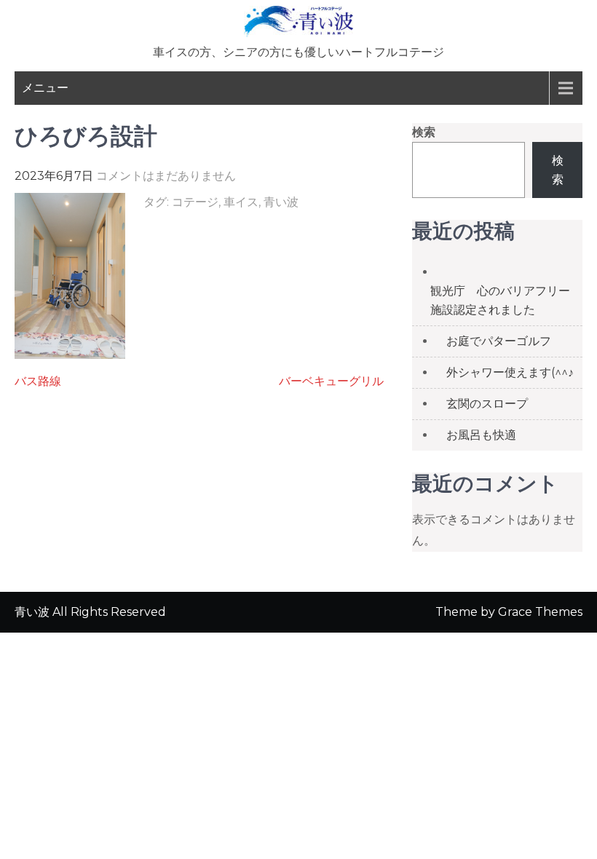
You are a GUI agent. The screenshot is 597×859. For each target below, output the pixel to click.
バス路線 (38, 381)
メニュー (45, 88)
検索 (423, 132)
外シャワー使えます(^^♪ (510, 372)
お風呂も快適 (481, 435)
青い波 (281, 202)
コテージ (195, 202)
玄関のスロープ (487, 404)
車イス (241, 202)
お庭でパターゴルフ (498, 341)
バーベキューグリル (331, 381)
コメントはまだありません (166, 176)
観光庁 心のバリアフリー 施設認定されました (506, 300)
